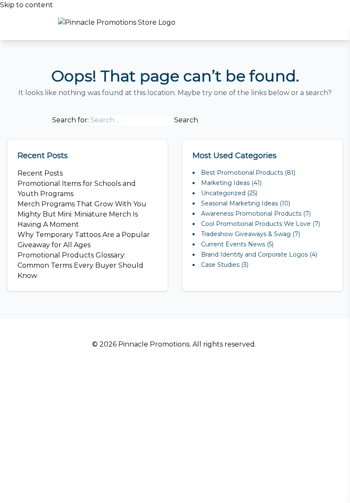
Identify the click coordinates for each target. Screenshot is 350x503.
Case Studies (220, 265)
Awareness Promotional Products (251, 213)
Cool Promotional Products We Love (256, 224)
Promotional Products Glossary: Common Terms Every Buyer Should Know (80, 265)
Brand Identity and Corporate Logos (254, 254)
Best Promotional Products (242, 172)
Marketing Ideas (225, 183)
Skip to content (26, 5)
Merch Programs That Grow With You (82, 204)
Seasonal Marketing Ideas (239, 203)
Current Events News (233, 244)
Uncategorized (223, 193)
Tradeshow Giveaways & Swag (246, 234)
